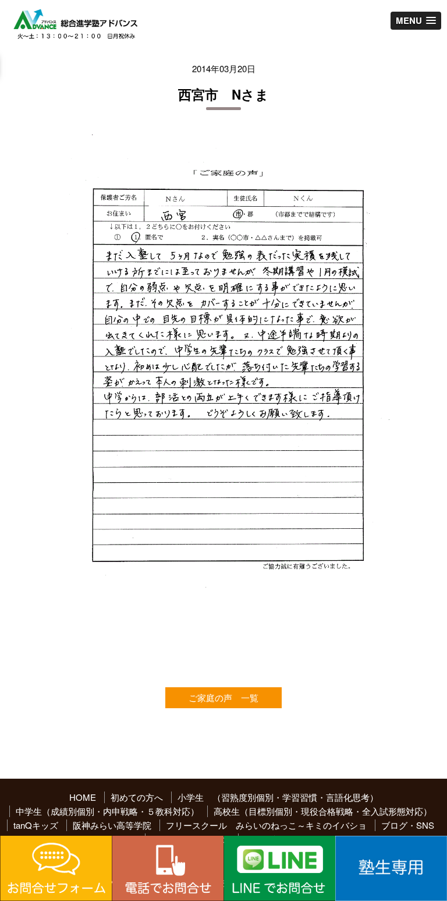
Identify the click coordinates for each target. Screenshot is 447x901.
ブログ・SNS (407, 825)
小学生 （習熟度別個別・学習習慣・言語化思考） (278, 797)
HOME (82, 797)
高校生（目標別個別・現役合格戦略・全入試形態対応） (323, 811)
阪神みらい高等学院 (112, 825)
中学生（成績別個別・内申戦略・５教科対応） (107, 811)
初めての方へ (137, 797)
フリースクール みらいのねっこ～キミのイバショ (266, 825)
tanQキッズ (35, 825)
